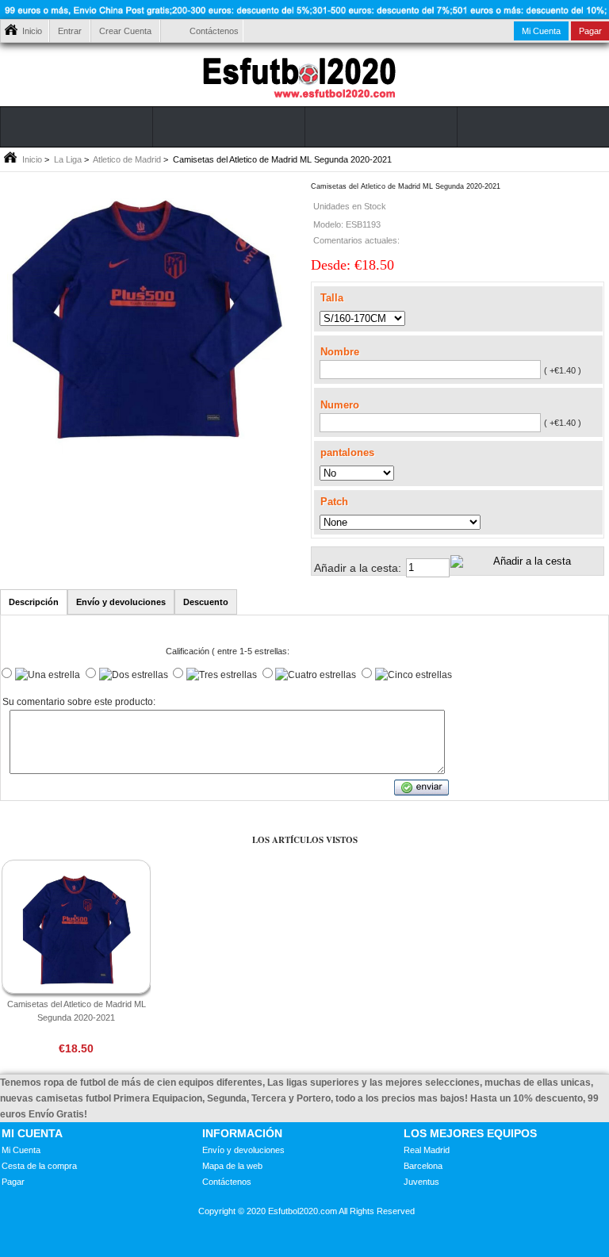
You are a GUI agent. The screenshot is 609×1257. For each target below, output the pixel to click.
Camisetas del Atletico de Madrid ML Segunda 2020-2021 (76, 1010)
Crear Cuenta (125, 31)
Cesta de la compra (39, 1166)
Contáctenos (214, 31)
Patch (334, 502)
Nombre (339, 352)
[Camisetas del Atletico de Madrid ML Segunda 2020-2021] (146, 450)
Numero (339, 405)
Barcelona (423, 1166)
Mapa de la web (232, 1166)
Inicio (32, 31)
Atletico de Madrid (127, 159)
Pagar (13, 1181)
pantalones (347, 452)
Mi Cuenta (541, 31)
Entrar (70, 31)
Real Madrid (427, 1150)
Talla (331, 298)
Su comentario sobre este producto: (78, 702)
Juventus (421, 1181)
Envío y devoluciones (243, 1150)
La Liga (68, 159)
